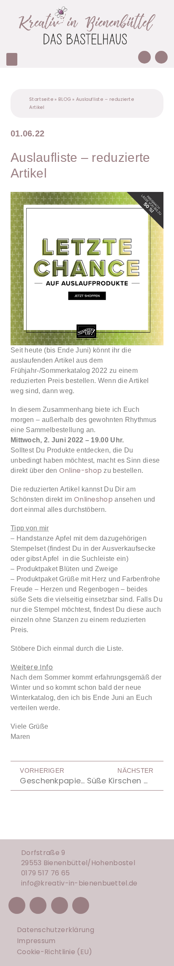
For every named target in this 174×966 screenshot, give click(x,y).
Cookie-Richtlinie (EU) (54, 952)
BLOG (64, 99)
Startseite (41, 99)
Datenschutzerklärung (55, 930)
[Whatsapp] (80, 905)
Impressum (36, 941)
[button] (11, 59)
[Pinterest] (59, 905)
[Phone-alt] (144, 57)
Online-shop (81, 470)
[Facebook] (16, 905)
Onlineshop (93, 499)
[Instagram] (38, 905)
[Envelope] (161, 57)
